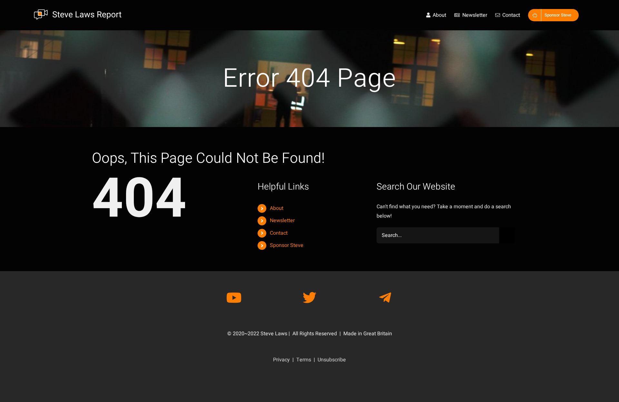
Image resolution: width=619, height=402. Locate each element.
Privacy (281, 360)
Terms (303, 360)
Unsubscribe (332, 360)
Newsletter (282, 220)
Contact (279, 233)
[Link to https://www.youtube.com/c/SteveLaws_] (234, 297)
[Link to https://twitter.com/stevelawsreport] (309, 297)
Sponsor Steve (286, 245)
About (276, 208)
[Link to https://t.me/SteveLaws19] (384, 297)
